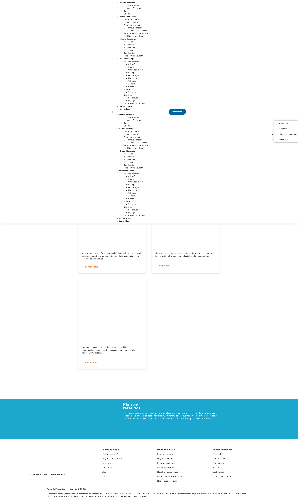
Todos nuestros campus (134, 103)
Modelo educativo (128, 17)
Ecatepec (132, 72)
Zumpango (133, 84)
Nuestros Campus (127, 59)
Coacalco (132, 67)
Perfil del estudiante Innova (136, 33)
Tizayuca (132, 92)
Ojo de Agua (133, 75)
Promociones (126, 106)
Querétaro (128, 95)
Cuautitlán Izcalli (135, 70)
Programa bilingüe (132, 25)
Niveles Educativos (128, 39)
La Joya (131, 100)
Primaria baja (129, 44)
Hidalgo (127, 89)
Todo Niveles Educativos (135, 56)
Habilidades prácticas (133, 36)
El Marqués (133, 98)
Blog (126, 11)
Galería (127, 14)
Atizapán (132, 64)
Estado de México (132, 61)
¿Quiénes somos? (131, 5)
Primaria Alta (129, 47)
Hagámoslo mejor (131, 22)
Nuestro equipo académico (135, 30)
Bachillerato (129, 53)
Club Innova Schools (133, 28)
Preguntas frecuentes (133, 8)
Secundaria (128, 50)
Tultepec (132, 81)
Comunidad (125, 109)
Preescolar (128, 42)
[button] (131, 111)
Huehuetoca (133, 78)
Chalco (131, 86)
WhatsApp (283, 123)
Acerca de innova (127, 3)
